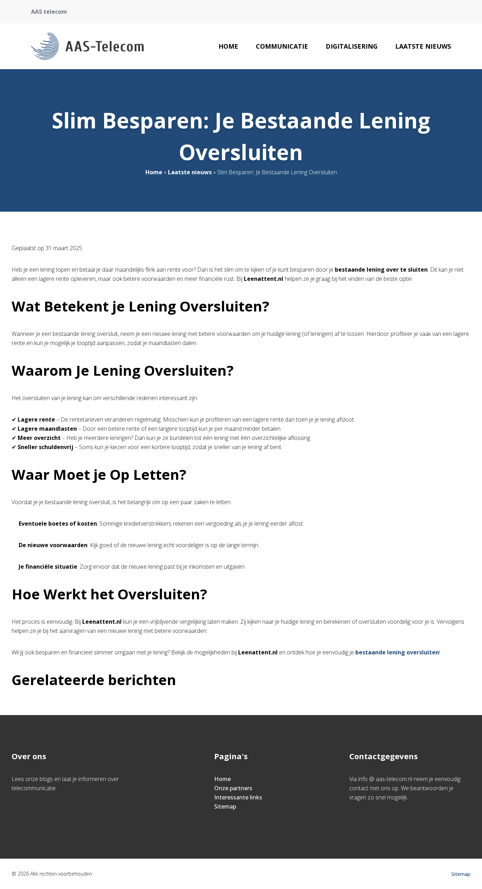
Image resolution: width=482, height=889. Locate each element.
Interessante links (238, 797)
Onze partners (233, 788)
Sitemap (225, 806)
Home (228, 46)
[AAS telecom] (87, 46)
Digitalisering (352, 46)
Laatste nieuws (423, 46)
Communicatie (282, 46)
